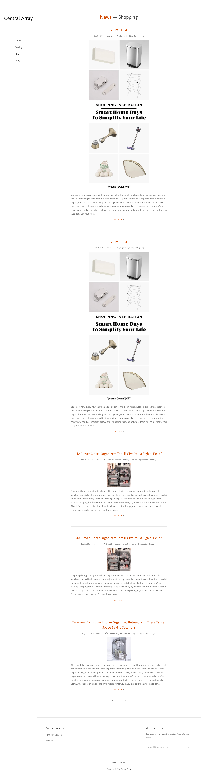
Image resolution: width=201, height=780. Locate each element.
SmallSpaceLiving (143, 633)
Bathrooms (111, 633)
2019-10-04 (119, 242)
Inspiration (124, 36)
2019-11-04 (119, 30)
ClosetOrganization (113, 460)
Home (18, 40)
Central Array (126, 769)
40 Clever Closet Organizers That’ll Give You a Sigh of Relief (119, 454)
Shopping (140, 36)
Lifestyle (132, 36)
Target (153, 633)
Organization (143, 460)
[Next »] (125, 700)
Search (114, 763)
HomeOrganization (129, 460)
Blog (18, 54)
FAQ (18, 60)
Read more (118, 220)
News (105, 17)
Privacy (123, 763)
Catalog (18, 47)
